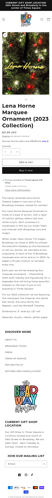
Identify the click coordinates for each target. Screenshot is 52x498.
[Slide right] (32, 100)
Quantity (6, 146)
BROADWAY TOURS (16, 346)
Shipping (6, 136)
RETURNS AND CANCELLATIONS (23, 371)
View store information (17, 190)
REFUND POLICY (14, 365)
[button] (3, 19)
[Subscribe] (43, 464)
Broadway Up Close (21, 497)
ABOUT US (11, 339)
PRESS (8, 352)
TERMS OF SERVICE (16, 358)
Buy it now (26, 170)
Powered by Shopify (36, 497)
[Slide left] (20, 100)
